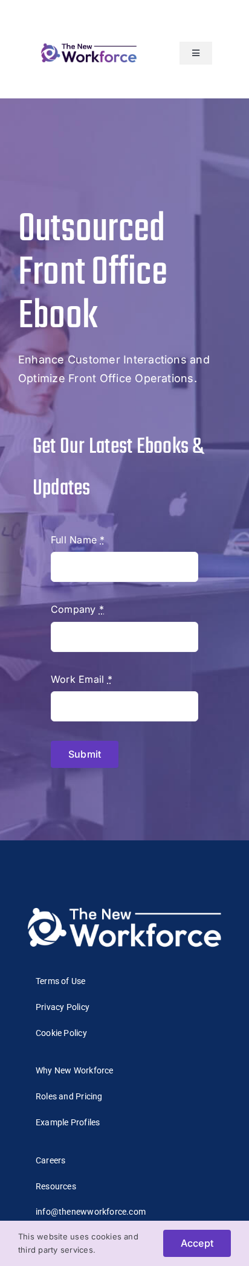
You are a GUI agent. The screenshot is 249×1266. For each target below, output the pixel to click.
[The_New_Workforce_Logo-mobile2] (88, 43)
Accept (197, 1243)
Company (77, 609)
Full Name (78, 540)
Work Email (81, 679)
